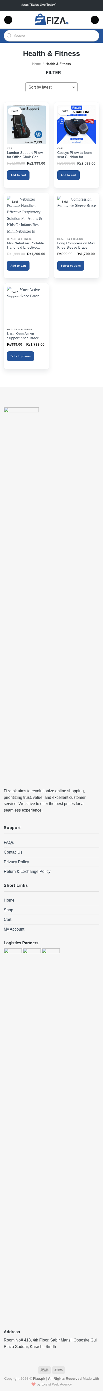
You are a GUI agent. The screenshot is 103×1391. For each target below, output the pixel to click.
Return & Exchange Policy (27, 871)
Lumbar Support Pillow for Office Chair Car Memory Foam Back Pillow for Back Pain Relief (25, 155)
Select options (71, 265)
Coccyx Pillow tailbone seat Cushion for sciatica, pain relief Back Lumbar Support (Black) (76, 155)
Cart (7, 919)
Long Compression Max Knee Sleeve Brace (76, 245)
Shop (8, 910)
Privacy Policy (16, 862)
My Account (14, 929)
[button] (8, 20)
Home (36, 64)
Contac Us (13, 852)
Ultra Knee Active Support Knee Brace (23, 336)
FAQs (9, 842)
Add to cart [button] (18, 175)
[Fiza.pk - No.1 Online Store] (52, 20)
